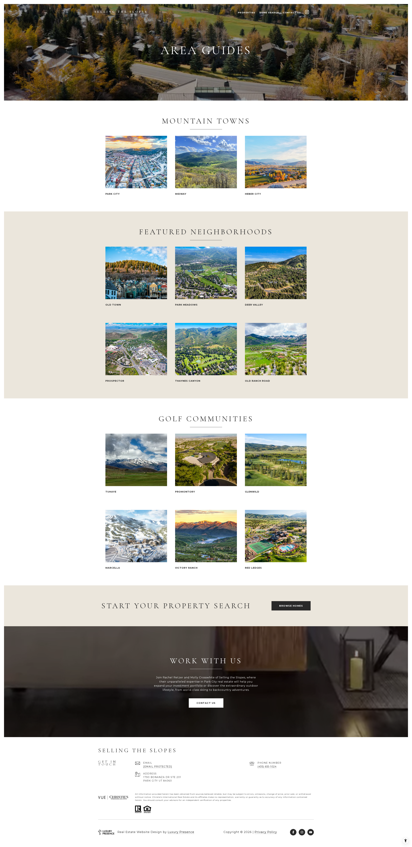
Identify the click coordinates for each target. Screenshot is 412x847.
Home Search (269, 12)
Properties (246, 12)
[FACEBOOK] (293, 832)
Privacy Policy (266, 832)
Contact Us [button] (206, 703)
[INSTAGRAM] (307, 12)
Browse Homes (291, 605)
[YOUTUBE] (310, 832)
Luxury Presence (181, 832)
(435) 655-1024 (267, 766)
